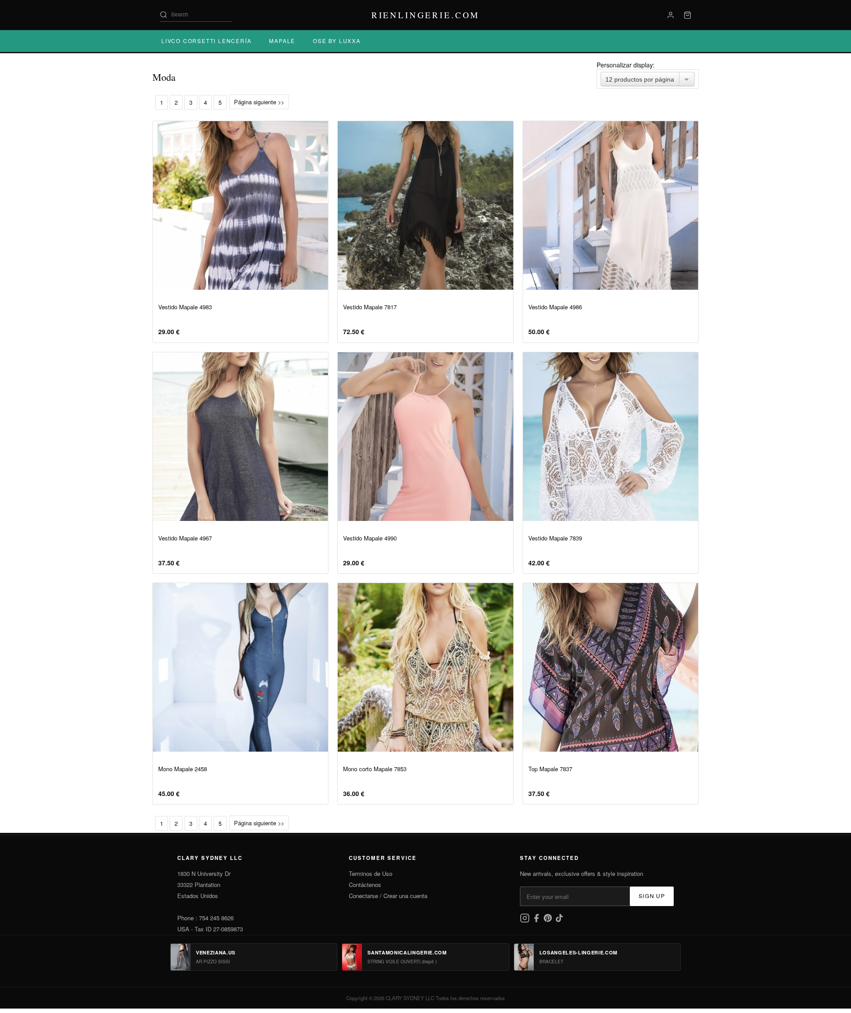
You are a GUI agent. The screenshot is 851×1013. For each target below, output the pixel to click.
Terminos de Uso (370, 873)
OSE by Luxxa (337, 40)
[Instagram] (525, 920)
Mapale (282, 40)
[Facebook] (537, 920)
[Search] (164, 15)
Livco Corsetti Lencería (206, 40)
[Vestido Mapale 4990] (425, 436)
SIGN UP (652, 896)
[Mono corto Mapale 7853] (425, 667)
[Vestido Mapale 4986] (610, 205)
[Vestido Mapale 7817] (425, 205)
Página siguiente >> (259, 102)
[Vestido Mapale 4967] (240, 436)
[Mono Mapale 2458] (240, 667)
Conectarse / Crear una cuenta (388, 895)
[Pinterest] (548, 920)
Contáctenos (365, 884)
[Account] (671, 15)
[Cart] (687, 15)
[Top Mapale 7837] (610, 667)
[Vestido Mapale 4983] (240, 205)
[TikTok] (559, 920)
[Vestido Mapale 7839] (610, 436)
